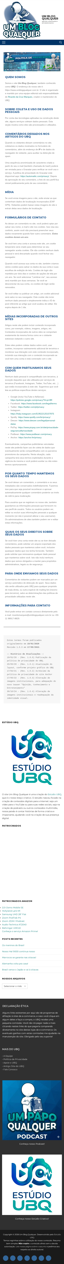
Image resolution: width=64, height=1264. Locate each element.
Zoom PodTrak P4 (11, 917)
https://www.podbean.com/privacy (36, 434)
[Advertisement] (32, 863)
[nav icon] (3, 42)
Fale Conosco (10, 1069)
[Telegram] (34, 1258)
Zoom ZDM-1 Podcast (13, 921)
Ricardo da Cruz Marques (20, 97)
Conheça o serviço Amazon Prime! (20, 931)
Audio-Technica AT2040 (14, 924)
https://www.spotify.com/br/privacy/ (34, 417)
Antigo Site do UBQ (13, 1066)
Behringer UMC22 (11, 928)
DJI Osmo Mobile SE (12, 907)
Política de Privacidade (15, 1059)
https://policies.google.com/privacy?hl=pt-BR (31, 400)
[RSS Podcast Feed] (48, 1258)
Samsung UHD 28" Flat (14, 914)
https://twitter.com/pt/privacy (31, 407)
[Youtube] (20, 1258)
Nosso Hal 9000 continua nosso (18, 951)
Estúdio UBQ (54, 794)
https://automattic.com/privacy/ (34, 176)
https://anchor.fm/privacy (30, 437)
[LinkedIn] (41, 1258)
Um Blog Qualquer (50, 17)
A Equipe (8, 1056)
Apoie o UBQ (10, 1062)
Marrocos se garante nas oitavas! (19, 957)
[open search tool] (60, 42)
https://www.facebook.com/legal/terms (39, 403)
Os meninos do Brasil (13, 945)
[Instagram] (27, 1258)
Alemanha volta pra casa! (15, 963)
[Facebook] (5, 1258)
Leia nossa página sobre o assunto (31, 1246)
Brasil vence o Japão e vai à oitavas (20, 969)
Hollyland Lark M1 (11, 911)
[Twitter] (12, 1258)
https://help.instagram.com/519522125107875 (32, 414)
